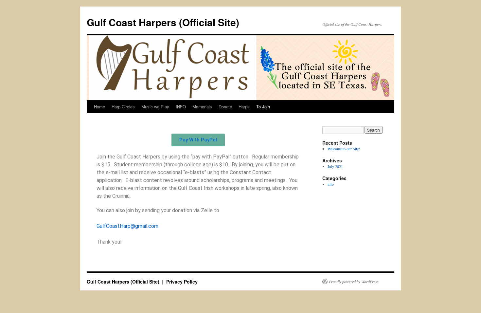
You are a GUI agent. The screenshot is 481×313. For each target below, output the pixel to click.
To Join (263, 106)
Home (99, 106)
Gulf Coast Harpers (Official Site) (163, 22)
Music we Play (155, 106)
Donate (225, 106)
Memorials (202, 106)
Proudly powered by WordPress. (354, 281)
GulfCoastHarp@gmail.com (127, 226)
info (331, 184)
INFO (181, 106)
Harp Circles (123, 106)
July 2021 (335, 166)
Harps (244, 106)
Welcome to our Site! (344, 148)
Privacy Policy (182, 281)
